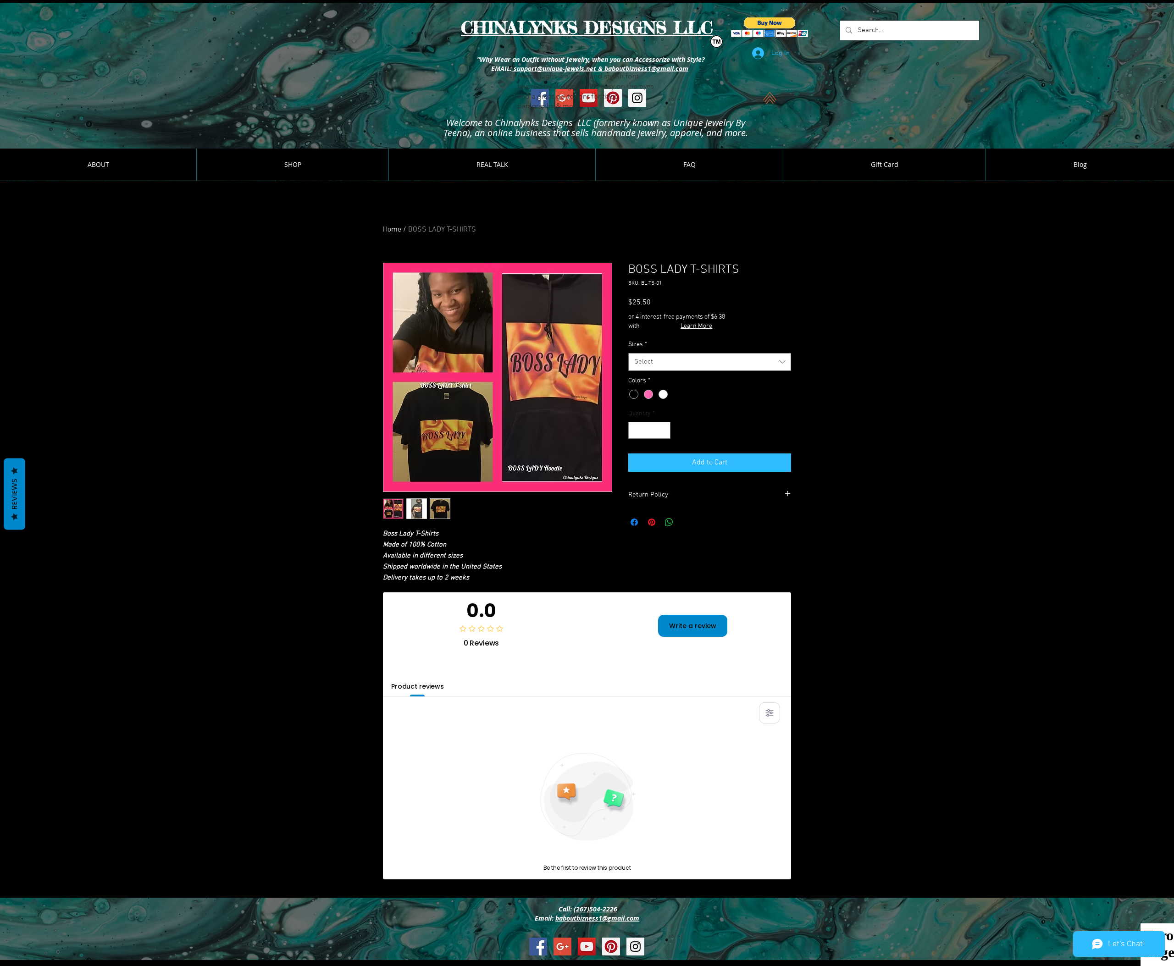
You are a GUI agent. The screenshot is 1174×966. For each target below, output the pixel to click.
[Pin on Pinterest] (651, 522)
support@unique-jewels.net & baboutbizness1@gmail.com (600, 68)
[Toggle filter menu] (769, 712)
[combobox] (709, 362)
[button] (784, 10)
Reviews (14, 493)
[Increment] (663, 430)
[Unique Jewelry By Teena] (538, 946)
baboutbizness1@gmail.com (597, 918)
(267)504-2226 (595, 909)
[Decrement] (635, 430)
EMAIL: (500, 68)
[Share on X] (686, 522)
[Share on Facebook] (634, 522)
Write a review (692, 625)
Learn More (696, 326)
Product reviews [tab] (417, 686)
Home (392, 229)
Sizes (637, 344)
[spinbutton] (649, 430)
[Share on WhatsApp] (669, 522)
